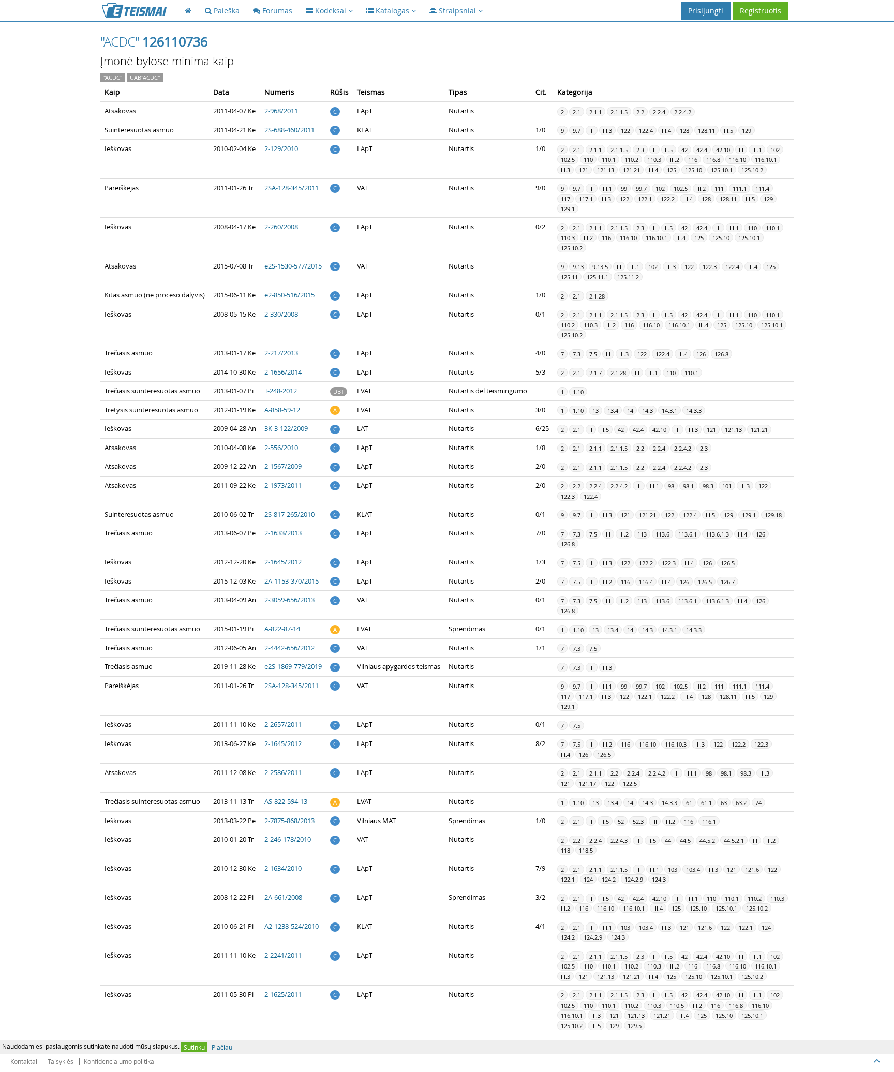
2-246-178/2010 (287, 839)
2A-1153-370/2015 (291, 581)
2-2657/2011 (283, 724)
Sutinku (194, 1047)
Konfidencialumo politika (119, 1061)
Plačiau (222, 1047)
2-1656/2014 (283, 372)
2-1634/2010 (283, 868)
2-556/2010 (281, 447)
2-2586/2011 (283, 772)
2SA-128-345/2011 (291, 187)
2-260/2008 (281, 226)
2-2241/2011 (283, 955)
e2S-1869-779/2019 (293, 666)
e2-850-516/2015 (289, 295)
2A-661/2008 (283, 897)
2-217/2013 (281, 353)
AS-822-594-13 (285, 801)
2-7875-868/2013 (289, 820)
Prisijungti (705, 11)
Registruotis (760, 11)
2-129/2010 (281, 148)
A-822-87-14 (282, 628)
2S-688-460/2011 (289, 130)
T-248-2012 (280, 390)
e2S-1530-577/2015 (293, 266)
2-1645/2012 (283, 562)
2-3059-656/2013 (289, 599)
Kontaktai (23, 1061)
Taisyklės (60, 1061)
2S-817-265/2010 (289, 514)
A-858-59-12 (282, 409)
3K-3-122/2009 (286, 428)
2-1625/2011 (283, 994)
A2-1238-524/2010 (291, 926)
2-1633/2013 (283, 533)
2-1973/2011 (283, 485)
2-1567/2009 (283, 466)
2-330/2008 (281, 314)
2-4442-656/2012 (289, 647)
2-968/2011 (281, 110)
